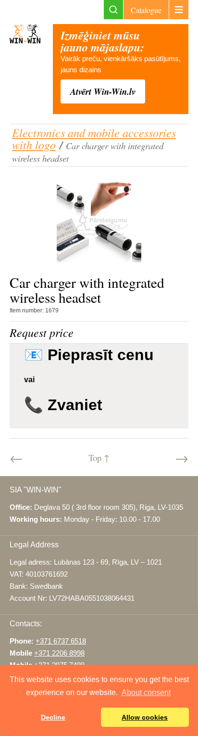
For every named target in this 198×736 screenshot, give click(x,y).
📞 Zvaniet (63, 404)
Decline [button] (53, 717)
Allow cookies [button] (145, 717)
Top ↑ (99, 458)
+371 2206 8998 (59, 653)
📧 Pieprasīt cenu (89, 354)
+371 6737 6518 (61, 641)
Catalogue (146, 10)
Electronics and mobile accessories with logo (94, 138)
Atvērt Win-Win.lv (103, 91)
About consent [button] (146, 692)
